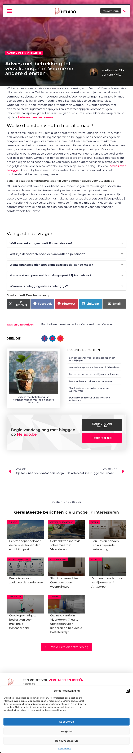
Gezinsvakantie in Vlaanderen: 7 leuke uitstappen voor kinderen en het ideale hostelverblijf (66, 624)
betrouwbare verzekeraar (36, 117)
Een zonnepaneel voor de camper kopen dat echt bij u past (92, 358)
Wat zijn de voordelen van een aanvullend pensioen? (66, 254)
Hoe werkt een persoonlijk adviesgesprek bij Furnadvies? (66, 275)
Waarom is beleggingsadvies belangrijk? (66, 286)
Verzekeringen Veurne (96, 324)
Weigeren (67, 731)
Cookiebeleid (64, 748)
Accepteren (66, 721)
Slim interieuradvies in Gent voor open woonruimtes (89, 389)
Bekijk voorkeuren (66, 740)
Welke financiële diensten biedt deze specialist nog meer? (66, 264)
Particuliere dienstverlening (24, 53)
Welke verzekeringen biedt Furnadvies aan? (66, 243)
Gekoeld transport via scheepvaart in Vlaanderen (94, 367)
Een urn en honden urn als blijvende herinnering (94, 374)
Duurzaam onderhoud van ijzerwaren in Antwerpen (89, 398)
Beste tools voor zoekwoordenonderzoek (90, 381)
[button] (128, 690)
